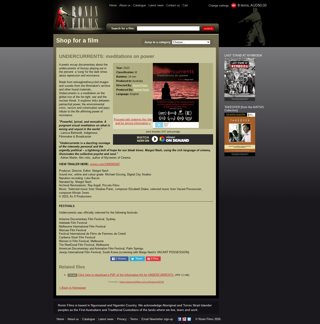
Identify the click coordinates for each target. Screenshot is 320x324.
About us (125, 5)
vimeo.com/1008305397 (105, 164)
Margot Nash (140, 85)
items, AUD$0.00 (252, 5)
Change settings (219, 5)
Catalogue (139, 5)
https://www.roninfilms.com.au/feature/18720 (142, 282)
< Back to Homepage (72, 287)
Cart (185, 5)
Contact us (173, 5)
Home (113, 5)
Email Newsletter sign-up (157, 319)
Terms (134, 319)
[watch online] (163, 141)
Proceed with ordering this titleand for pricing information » (133, 121)
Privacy (122, 319)
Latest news (156, 5)
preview (72, 275)
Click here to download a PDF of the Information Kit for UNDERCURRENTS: (126, 275)
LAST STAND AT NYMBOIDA (243, 55)
